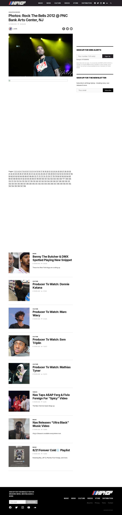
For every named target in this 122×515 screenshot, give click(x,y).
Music (40, 3)
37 (23, 174)
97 (35, 179)
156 (18, 186)
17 (41, 171)
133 (12, 184)
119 (34, 181)
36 (20, 174)
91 (21, 179)
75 (46, 176)
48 (49, 174)
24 (56, 171)
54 (63, 174)
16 (39, 171)
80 (58, 176)
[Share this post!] (63, 28)
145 (48, 184)
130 (66, 181)
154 (12, 186)
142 (39, 184)
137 (24, 184)
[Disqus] (41, 222)
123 (45, 181)
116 (26, 181)
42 (34, 174)
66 (26, 176)
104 (54, 179)
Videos (67, 3)
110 (10, 181)
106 (60, 179)
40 (30, 174)
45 (42, 174)
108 (66, 179)
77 (51, 176)
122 (42, 181)
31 (9, 174)
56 (67, 174)
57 (69, 174)
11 (29, 171)
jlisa (15, 29)
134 (15, 184)
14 (35, 171)
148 (58, 184)
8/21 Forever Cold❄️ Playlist (51, 450)
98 (38, 179)
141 (36, 184)
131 (69, 181)
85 (70, 176)
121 (40, 181)
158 (24, 186)
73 (42, 176)
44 (39, 174)
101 (46, 179)
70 (35, 176)
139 (30, 184)
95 (30, 179)
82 (63, 176)
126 (54, 181)
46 (44, 174)
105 (57, 179)
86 (9, 179)
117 (28, 181)
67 (28, 176)
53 (60, 174)
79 (56, 176)
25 (58, 171)
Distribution (87, 3)
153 (10, 186)
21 (50, 171)
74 (44, 176)
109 (69, 179)
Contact (110, 503)
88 (14, 179)
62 (16, 176)
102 (48, 179)
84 (68, 176)
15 (37, 171)
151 (67, 184)
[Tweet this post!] (67, 28)
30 (70, 171)
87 (12, 179)
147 (55, 184)
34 (16, 174)
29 (68, 171)
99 (40, 179)
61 (14, 176)
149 (61, 184)
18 (43, 171)
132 (10, 184)
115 (23, 181)
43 (37, 174)
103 (51, 179)
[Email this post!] (71, 28)
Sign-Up (107, 56)
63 (18, 176)
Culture (57, 3)
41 (32, 174)
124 (48, 181)
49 (52, 174)
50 (54, 174)
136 (21, 184)
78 (54, 176)
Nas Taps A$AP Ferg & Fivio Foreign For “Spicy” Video (51, 396)
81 (60, 176)
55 (65, 174)
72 (40, 176)
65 (23, 176)
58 (72, 174)
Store (75, 3)
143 (42, 184)
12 (31, 171)
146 (51, 184)
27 (63, 171)
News (49, 3)
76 (49, 176)
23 (54, 171)
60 (12, 176)
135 (18, 184)
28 (65, 171)
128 (60, 181)
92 (23, 179)
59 (9, 176)
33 (13, 174)
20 (48, 171)
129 (63, 181)
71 (37, 176)
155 (15, 186)
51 (56, 174)
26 (61, 171)
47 (47, 174)
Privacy (97, 503)
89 (17, 179)
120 (37, 181)
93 (26, 179)
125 (51, 181)
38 (25, 174)
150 (64, 184)
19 (45, 171)
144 (45, 184)
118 (31, 181)
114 (20, 181)
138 (27, 184)
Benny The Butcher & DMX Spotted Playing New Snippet (52, 258)
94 (28, 179)
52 (58, 174)
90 (19, 179)
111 (12, 181)
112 (15, 181)
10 (27, 171)
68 (30, 176)
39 (27, 174)
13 (33, 171)
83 (65, 176)
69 (33, 176)
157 (21, 186)
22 (52, 171)
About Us (90, 503)
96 (33, 179)
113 (17, 181)
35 (18, 174)
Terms (104, 503)
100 (42, 179)
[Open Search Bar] (110, 3)
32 (11, 174)
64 (21, 176)
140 (33, 184)
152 (70, 184)
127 (57, 181)
